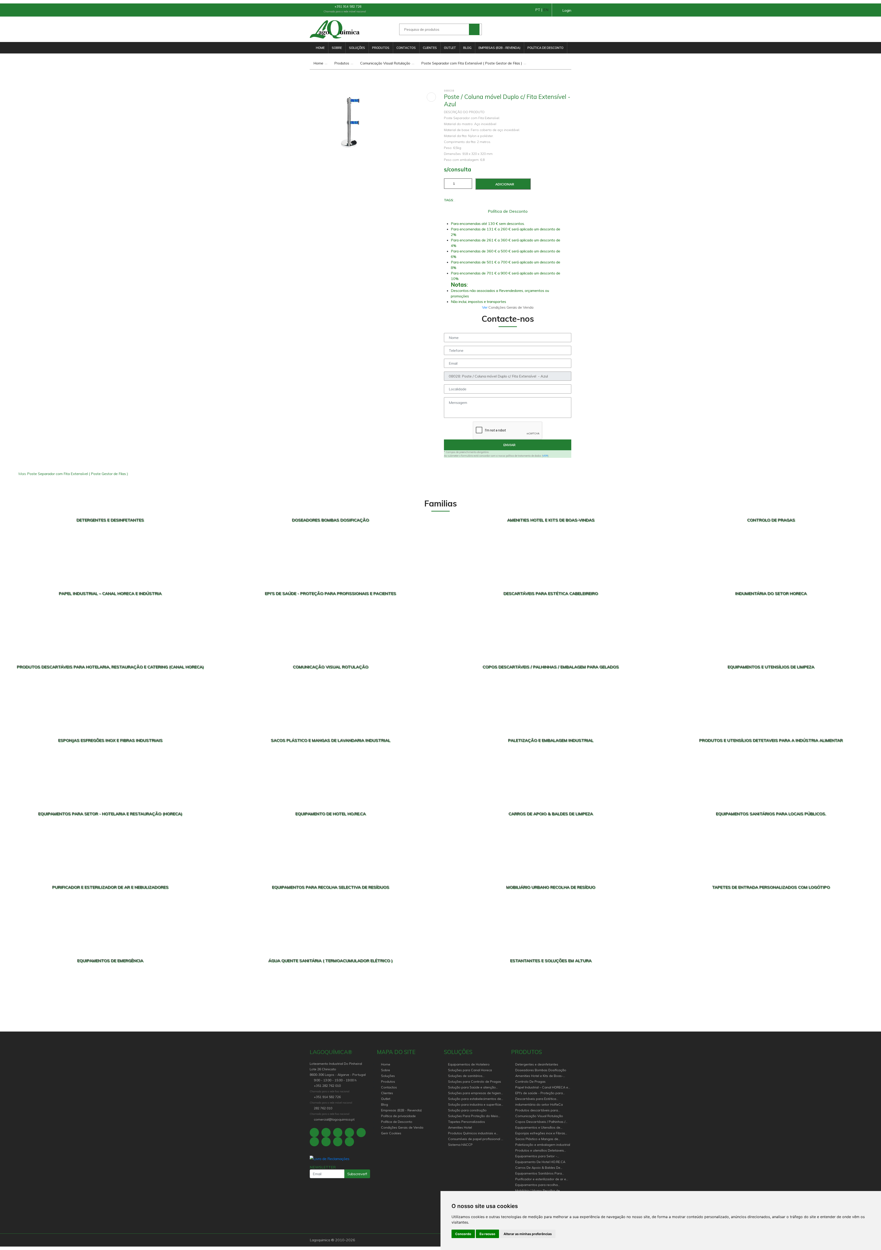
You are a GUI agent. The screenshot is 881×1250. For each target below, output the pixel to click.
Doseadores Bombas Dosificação (540, 1070)
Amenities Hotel (460, 1127)
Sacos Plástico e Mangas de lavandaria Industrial (536, 1139)
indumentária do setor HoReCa (539, 1104)
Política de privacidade (398, 1116)
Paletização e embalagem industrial (542, 1145)
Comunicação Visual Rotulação (384, 63)
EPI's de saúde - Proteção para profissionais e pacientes (539, 1093)
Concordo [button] (463, 1234)
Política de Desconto (545, 48)
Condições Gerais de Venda (402, 1127)
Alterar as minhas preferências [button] (528, 1234)
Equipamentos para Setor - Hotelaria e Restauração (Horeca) (540, 1156)
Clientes (430, 48)
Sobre (337, 48)
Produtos (380, 48)
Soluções (357, 48)
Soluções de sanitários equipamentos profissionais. (469, 1076)
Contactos (406, 48)
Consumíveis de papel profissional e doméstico (475, 1139)
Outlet (450, 48)
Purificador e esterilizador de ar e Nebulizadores (540, 1179)
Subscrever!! (357, 1174)
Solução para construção (467, 1110)
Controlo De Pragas (530, 1081)
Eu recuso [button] (487, 1234)
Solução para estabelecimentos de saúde (474, 1099)
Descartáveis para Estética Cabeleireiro (535, 1099)
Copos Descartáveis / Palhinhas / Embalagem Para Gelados (540, 1122)
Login (566, 10)
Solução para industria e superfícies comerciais (475, 1104)
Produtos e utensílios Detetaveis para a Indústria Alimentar (539, 1150)
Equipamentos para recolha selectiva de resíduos (536, 1185)
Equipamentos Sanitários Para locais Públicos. (538, 1173)
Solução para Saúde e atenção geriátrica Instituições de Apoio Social (472, 1087)
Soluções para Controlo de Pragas (474, 1081)
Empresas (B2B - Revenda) (499, 48)
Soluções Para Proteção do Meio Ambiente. (473, 1116)
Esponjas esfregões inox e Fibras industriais (540, 1133)
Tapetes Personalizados (466, 1122)
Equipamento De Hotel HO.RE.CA (540, 1162)
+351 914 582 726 (347, 6)
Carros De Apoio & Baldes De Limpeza (537, 1168)
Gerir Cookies (391, 1133)
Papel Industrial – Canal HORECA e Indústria (541, 1087)
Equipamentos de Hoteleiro (469, 1064)
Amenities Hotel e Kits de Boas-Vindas (539, 1076)
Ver (485, 307)
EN (545, 9)
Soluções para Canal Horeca (470, 1070)
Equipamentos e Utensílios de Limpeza (537, 1127)
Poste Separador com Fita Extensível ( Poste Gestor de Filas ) (471, 63)
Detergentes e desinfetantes (536, 1064)
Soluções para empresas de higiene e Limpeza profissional (475, 1093)
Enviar (509, 445)
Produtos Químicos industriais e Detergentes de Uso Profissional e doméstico (474, 1133)
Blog (467, 48)
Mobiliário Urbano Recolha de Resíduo (537, 1190)
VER (545, 455)
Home (320, 48)
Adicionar (504, 184)
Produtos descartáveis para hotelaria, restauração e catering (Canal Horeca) (540, 1110)
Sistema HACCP (460, 1145)
